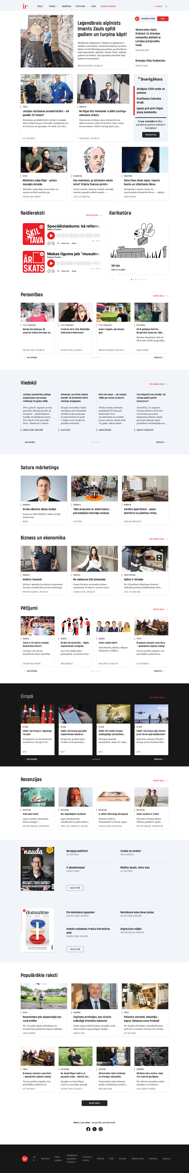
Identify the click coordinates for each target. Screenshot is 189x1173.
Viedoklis (77, 1012)
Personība (141, 325)
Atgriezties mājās (131, 928)
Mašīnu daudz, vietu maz (135, 867)
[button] (131, 279)
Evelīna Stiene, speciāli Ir (33, 350)
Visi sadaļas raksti (156, 384)
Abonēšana (66, 6)
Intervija (102, 1069)
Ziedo (111, 1159)
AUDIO (93, 6)
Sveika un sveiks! (130, 851)
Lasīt (163, 19)
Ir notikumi (80, 6)
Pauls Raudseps (127, 854)
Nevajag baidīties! (77, 851)
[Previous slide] (112, 280)
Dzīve (25, 176)
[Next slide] (165, 280)
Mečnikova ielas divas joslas (137, 912)
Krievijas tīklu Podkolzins (150, 60)
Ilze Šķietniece (29, 138)
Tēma (25, 107)
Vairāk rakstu (158, 296)
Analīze (26, 639)
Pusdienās (77, 176)
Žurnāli (52, 6)
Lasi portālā (75, 888)
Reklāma (26, 505)
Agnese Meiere (130, 197)
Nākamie (158, 357)
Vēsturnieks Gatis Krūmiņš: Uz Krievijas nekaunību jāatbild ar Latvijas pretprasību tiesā (148, 37)
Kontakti (122, 1159)
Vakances (167, 1159)
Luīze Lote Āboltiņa (81, 197)
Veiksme (82, 107)
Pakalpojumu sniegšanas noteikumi (72, 1158)
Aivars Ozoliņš (142, 66)
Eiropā (25, 727)
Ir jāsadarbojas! (75, 867)
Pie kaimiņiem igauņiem (80, 912)
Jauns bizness (130, 575)
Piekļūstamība (138, 1159)
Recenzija (27, 810)
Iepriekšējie (32, 357)
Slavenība (128, 176)
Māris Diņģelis (67, 664)
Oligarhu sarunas (108, 6)
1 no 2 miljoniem (29, 325)
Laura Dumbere (29, 1033)
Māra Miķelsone (142, 50)
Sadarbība (153, 1159)
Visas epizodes (92, 215)
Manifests (45, 1159)
